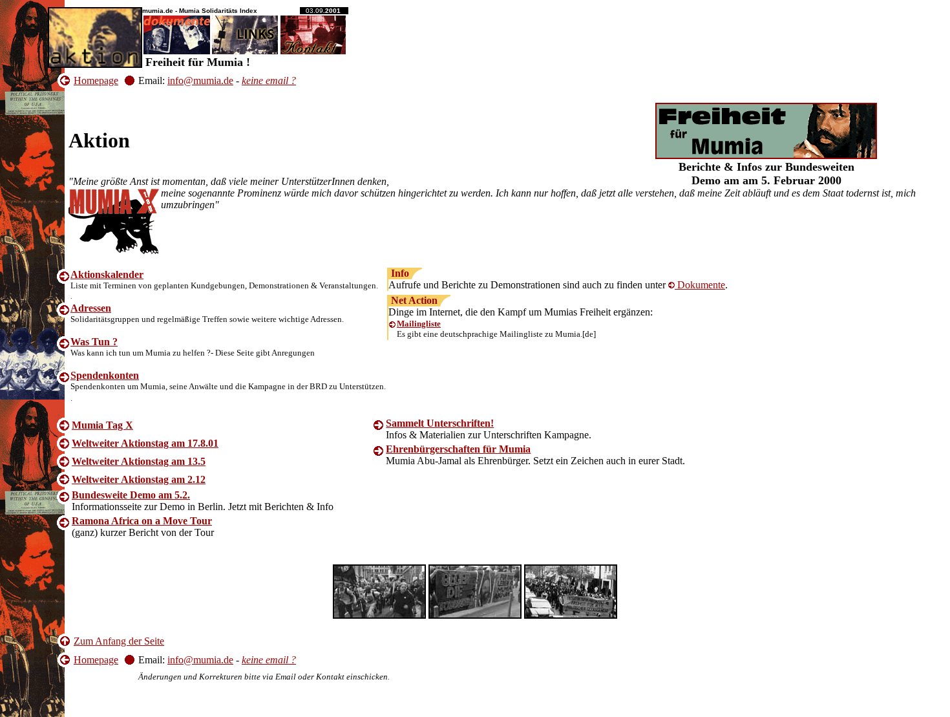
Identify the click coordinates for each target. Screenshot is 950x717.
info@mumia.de (200, 80)
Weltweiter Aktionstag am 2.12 (139, 479)
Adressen (90, 308)
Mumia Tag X (102, 425)
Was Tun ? (94, 341)
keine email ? (269, 80)
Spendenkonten (104, 375)
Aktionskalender (106, 274)
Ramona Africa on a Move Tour (142, 520)
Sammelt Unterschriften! (440, 423)
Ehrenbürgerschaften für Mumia (458, 449)
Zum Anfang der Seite (119, 641)
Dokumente (700, 284)
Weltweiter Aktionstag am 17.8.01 (145, 443)
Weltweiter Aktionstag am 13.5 (139, 461)
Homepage (96, 80)
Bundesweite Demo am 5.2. (131, 494)
